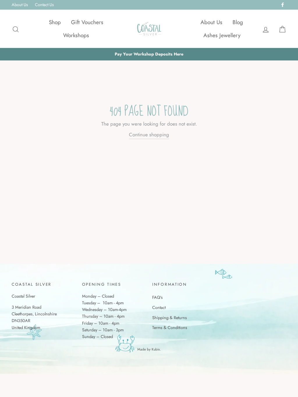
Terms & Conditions (169, 327)
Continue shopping (149, 134)
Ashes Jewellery (221, 35)
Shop (55, 22)
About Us (20, 5)
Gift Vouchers (87, 22)
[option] (149, 54)
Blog (238, 22)
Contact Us (44, 5)
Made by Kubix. (149, 349)
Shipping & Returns (169, 318)
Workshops (76, 35)
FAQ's (157, 297)
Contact (159, 307)
